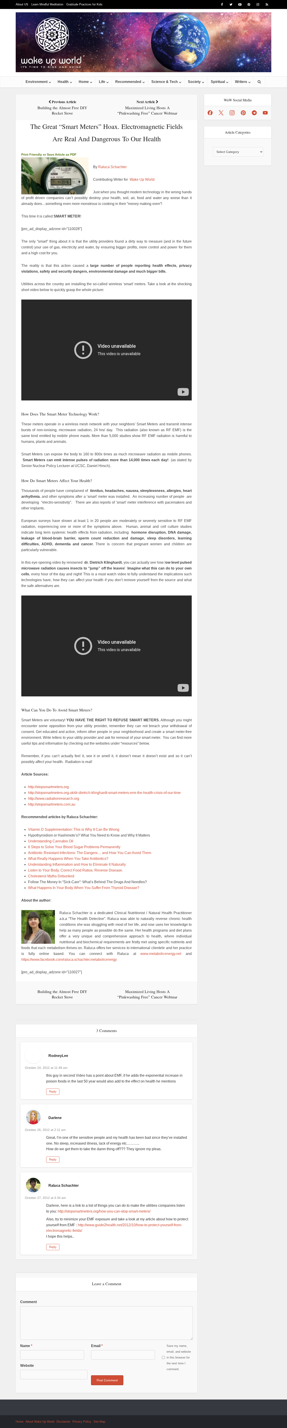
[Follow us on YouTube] (265, 112)
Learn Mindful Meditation (47, 4)
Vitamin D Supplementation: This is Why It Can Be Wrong (73, 829)
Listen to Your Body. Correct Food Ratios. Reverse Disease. (75, 870)
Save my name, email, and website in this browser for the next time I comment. (179, 1357)
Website (27, 1365)
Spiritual (218, 82)
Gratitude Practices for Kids (84, 4)
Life (102, 82)
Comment (28, 1302)
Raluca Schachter (112, 167)
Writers (241, 82)
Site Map (99, 1421)
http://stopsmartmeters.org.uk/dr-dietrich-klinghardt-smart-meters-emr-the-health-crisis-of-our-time (104, 793)
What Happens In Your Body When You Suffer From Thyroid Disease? (83, 888)
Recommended (128, 82)
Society (194, 82)
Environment (37, 82)
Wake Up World (142, 179)
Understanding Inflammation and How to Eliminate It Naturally (77, 864)
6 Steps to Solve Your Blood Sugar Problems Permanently (74, 847)
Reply (53, 1091)
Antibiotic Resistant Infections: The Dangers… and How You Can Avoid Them (89, 853)
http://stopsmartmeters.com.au (51, 804)
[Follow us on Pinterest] (243, 112)
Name (26, 1346)
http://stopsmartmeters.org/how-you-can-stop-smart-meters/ (104, 1211)
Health (63, 82)
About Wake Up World (40, 1421)
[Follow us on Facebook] (210, 112)
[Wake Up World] (143, 42)
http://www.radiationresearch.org (53, 798)
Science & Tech (164, 82)
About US (22, 4)
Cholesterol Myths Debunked (51, 876)
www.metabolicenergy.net (160, 954)
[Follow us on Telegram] (254, 112)
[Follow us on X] (221, 112)
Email (97, 1346)
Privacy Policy (81, 1421)
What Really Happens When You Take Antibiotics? (68, 859)
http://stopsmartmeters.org (48, 787)
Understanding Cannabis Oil (50, 841)
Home (84, 82)
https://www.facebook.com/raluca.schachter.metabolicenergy (69, 959)
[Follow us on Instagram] (232, 112)
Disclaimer (63, 1421)
